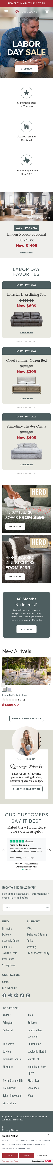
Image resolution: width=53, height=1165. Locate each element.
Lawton (7, 1051)
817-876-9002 (9, 987)
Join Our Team (9, 952)
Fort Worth (8, 1043)
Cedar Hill (8, 1030)
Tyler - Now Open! (12, 1095)
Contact (6, 981)
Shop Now (26, 68)
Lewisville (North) (37, 1051)
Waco (30, 1095)
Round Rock (9, 1088)
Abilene (7, 1015)
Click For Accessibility (38, 952)
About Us (6, 946)
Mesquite (8, 1066)
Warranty (32, 946)
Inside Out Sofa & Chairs (14, 695)
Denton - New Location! (35, 1033)
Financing (7, 928)
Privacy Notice (10, 1130)
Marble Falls (34, 1059)
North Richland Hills (13, 1080)
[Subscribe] (47, 907)
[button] (47, 11)
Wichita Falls (9, 1103)
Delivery (6, 934)
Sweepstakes (9, 965)
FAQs (29, 928)
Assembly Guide (10, 940)
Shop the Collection (26, 788)
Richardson (33, 1080)
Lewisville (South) (12, 1059)
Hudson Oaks (34, 1043)
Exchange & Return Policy (37, 937)
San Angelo (33, 1088)
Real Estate (8, 959)
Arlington (8, 1022)
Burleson (32, 1022)
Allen (30, 1015)
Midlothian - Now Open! (37, 1069)
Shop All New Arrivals (26, 718)
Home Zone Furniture (35, 1116)
